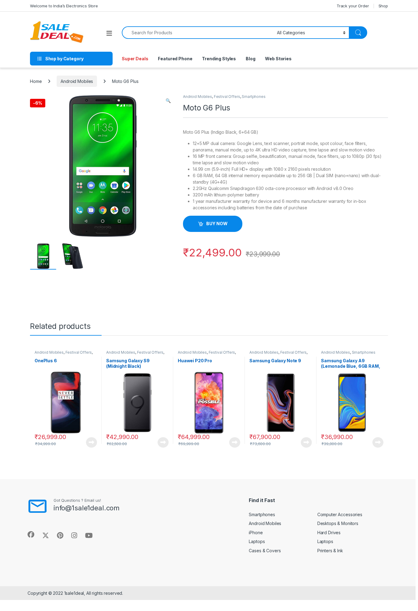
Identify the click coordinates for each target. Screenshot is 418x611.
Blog (250, 58)
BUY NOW (216, 223)
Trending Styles (219, 58)
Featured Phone (175, 58)
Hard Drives (329, 532)
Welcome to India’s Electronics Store (64, 5)
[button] (168, 100)
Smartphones (253, 96)
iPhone (256, 532)
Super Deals (135, 58)
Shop (383, 5)
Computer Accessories (339, 514)
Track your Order (353, 5)
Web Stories (278, 58)
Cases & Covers (265, 550)
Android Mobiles (77, 81)
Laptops (257, 541)
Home (36, 81)
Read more (91, 442)
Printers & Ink (330, 550)
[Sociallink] (31, 534)
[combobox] (198, 32)
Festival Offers (227, 96)
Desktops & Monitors (337, 523)
